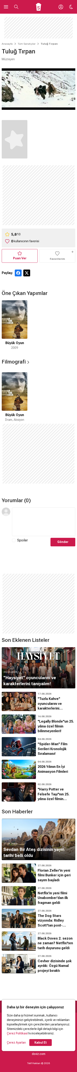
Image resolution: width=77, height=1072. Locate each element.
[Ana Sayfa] (38, 7)
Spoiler (22, 540)
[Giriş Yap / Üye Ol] (60, 7)
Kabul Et (40, 1042)
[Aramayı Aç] (16, 7)
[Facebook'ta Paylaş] (18, 273)
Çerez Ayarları (16, 1042)
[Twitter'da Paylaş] (26, 273)
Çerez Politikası (17, 1033)
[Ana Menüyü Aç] (6, 7)
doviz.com (38, 1054)
